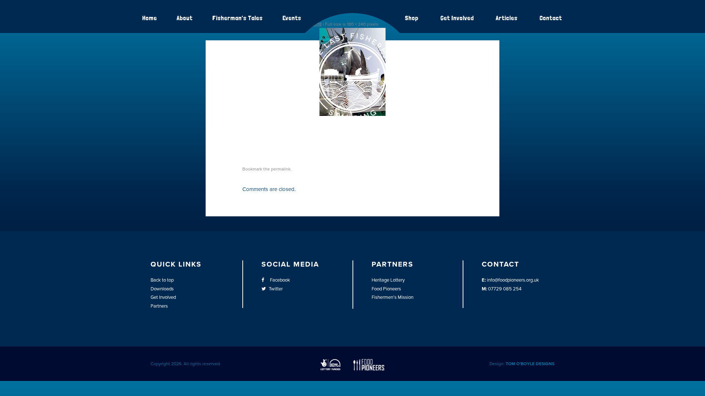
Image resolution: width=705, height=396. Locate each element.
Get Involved (457, 18)
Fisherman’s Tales (237, 18)
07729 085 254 (504, 289)
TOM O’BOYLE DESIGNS (530, 363)
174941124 (263, 140)
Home (149, 18)
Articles (506, 18)
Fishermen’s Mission (392, 297)
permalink (280, 169)
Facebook (279, 280)
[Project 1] (352, 119)
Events (291, 18)
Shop (411, 18)
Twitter (276, 289)
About (184, 18)
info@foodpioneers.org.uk (513, 280)
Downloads (162, 289)
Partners (159, 306)
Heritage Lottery (388, 280)
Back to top (162, 280)
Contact (550, 18)
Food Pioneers (386, 289)
